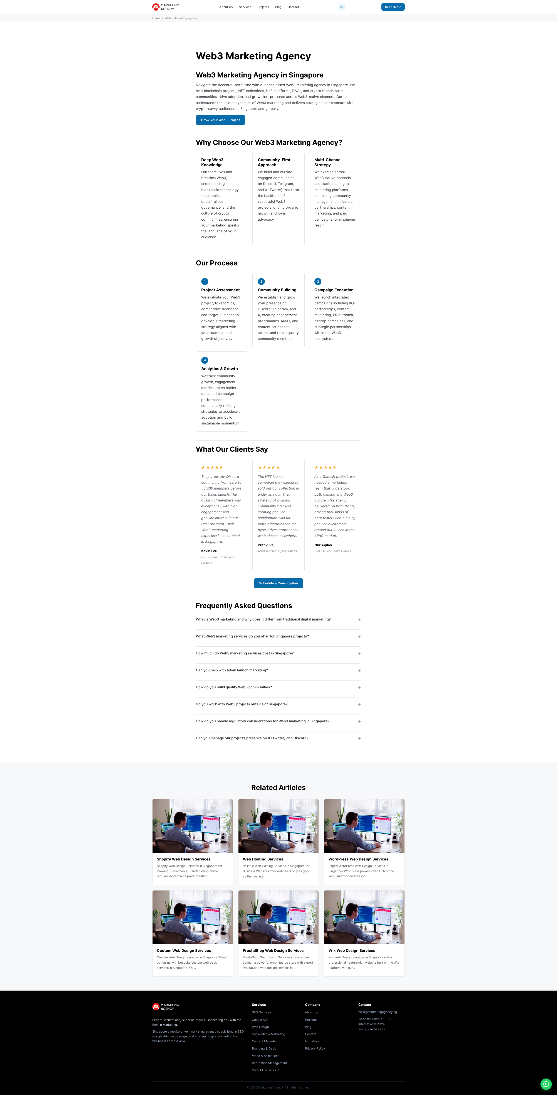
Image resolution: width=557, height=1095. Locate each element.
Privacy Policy (315, 1048)
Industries (312, 1041)
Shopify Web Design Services (184, 859)
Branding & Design (265, 1048)
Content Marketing (265, 1041)
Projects (263, 7)
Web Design (260, 1027)
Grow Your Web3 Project (220, 120)
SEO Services (261, 1012)
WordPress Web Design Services (358, 859)
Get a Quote (393, 7)
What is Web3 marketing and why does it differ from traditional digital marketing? (263, 619)
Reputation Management (269, 1063)
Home (156, 18)
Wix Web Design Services (352, 950)
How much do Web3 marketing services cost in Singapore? (245, 653)
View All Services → (266, 1070)
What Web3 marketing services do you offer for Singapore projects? (252, 636)
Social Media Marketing (268, 1034)
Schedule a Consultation (278, 583)
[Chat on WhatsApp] (546, 1084)
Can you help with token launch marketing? (232, 670)
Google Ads (260, 1019)
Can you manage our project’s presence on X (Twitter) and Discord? (252, 738)
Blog (278, 7)
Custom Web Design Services (184, 950)
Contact (293, 7)
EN (342, 6)
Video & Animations (265, 1056)
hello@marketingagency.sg (377, 1012)
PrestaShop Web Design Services (273, 950)
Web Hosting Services (263, 859)
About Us (226, 7)
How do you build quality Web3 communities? (234, 687)
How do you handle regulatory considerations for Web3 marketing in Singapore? (262, 721)
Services (245, 7)
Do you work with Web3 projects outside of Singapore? (242, 704)
